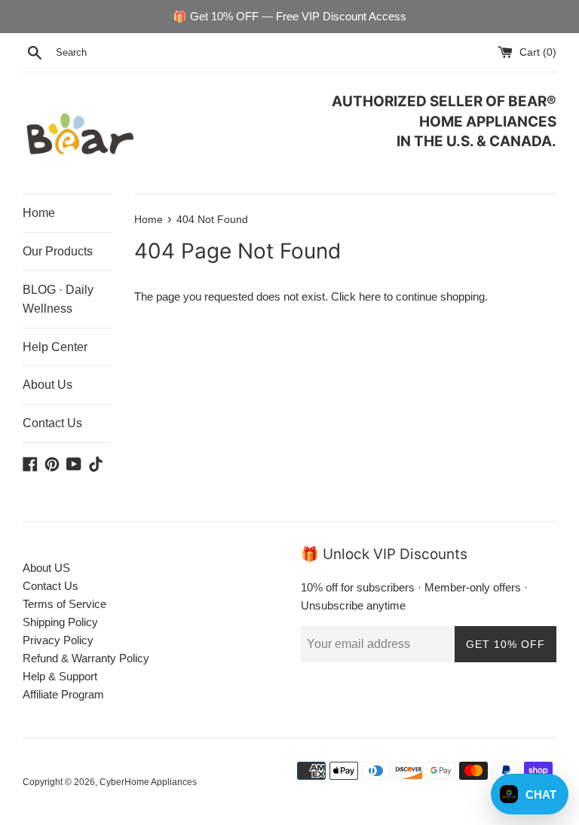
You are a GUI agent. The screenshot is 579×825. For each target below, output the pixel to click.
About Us (47, 384)
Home (39, 212)
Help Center (55, 347)
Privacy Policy (58, 640)
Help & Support (60, 676)
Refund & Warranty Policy (86, 658)
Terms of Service (64, 603)
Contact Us (52, 423)
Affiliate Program (63, 694)
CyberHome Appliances (148, 782)
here (370, 296)
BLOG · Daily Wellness (58, 299)
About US (46, 567)
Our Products (58, 251)
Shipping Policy (60, 622)
